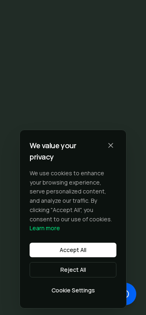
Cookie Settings (73, 290)
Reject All (73, 269)
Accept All (73, 250)
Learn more (45, 228)
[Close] (110, 145)
